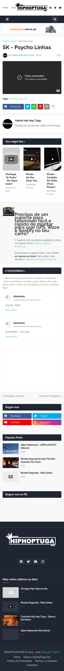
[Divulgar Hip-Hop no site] (11, 592)
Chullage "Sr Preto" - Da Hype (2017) (11, 179)
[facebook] (50, 8)
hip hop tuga (26, 41)
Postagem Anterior (14, 396)
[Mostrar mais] (53, 106)
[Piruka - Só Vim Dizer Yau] (32, 159)
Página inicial (10, 41)
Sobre (14, 8)
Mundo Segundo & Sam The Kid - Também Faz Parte (38, 460)
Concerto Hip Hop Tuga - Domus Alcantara (38, 618)
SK (25, 98)
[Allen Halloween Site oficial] (11, 634)
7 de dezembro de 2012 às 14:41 (27, 326)
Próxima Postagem (49, 396)
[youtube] (60, 8)
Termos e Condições (46, 661)
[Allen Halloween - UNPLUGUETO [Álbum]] (11, 448)
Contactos (32, 665)
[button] (7, 19)
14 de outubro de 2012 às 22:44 (27, 300)
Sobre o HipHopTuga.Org (36, 657)
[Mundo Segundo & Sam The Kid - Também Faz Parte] (11, 462)
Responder (11, 310)
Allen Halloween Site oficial (35, 630)
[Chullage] (11, 159)
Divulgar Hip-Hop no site (34, 588)
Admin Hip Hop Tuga (28, 120)
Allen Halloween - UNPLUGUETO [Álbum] (38, 446)
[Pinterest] (40, 106)
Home (5, 8)
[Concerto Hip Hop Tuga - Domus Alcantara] (11, 620)
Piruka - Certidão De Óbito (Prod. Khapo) (52, 180)
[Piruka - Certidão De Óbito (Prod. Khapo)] (52, 159)
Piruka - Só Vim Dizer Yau (31, 177)
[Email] (47, 106)
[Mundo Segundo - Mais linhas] (11, 476)
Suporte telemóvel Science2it (41, 259)
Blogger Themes (51, 652)
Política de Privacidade (19, 661)
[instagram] (43, 562)
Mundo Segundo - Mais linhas (37, 472)
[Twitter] (27, 106)
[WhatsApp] (34, 106)
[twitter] (55, 8)
